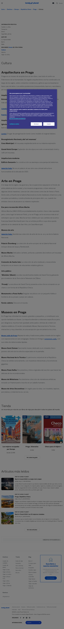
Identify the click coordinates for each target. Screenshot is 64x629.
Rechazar (36, 124)
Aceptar (49, 124)
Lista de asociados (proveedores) (17, 118)
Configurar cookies (14, 124)
